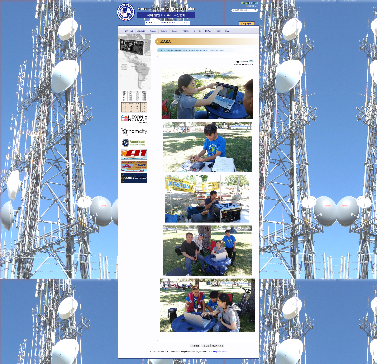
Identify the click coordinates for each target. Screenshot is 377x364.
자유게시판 (141, 31)
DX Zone (208, 31)
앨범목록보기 (217, 346)
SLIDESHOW (202, 50)
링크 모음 (197, 31)
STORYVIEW (190, 50)
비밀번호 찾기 (252, 6)
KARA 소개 (129, 31)
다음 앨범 (205, 346)
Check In (174, 31)
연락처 (218, 31)
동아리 (227, 31)
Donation (153, 31)
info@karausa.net (220, 352)
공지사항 (163, 31)
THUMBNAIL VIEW (217, 50)
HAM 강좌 (185, 31)
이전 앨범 (195, 346)
